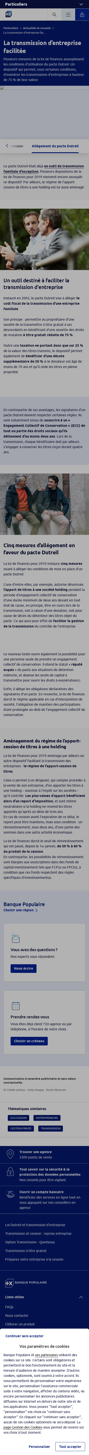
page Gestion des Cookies (22, 1427)
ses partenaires (46, 1355)
